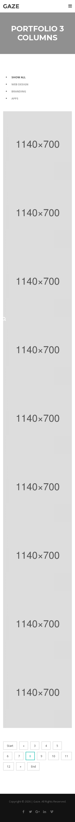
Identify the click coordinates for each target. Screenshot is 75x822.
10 (53, 756)
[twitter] (30, 812)
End (33, 766)
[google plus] (37, 812)
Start (10, 746)
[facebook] (23, 812)
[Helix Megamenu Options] (70, 6)
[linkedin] (44, 812)
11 (66, 756)
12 (8, 766)
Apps (14, 98)
